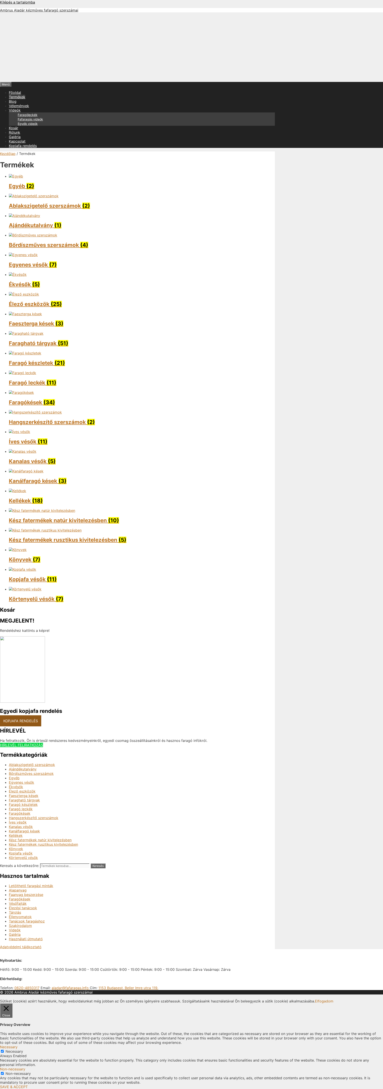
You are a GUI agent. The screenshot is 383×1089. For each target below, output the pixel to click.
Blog (12, 101)
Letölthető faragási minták (31, 886)
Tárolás (15, 912)
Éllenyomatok (20, 917)
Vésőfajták (18, 903)
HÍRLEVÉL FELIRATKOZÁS (21, 745)
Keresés (98, 866)
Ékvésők (16, 787)
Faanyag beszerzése (26, 894)
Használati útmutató (26, 939)
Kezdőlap (8, 153)
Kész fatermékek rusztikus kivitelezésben (43, 844)
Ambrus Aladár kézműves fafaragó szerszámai (39, 10)
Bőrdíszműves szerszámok (31, 773)
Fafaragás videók (30, 119)
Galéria (15, 137)
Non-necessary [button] (12, 1069)
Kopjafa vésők (21, 853)
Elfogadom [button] (324, 1001)
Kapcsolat (17, 141)
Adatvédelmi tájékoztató (20, 947)
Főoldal (15, 92)
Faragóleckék (27, 115)
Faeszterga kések (23, 795)
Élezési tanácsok (23, 908)
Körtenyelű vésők (23, 857)
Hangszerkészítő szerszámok (33, 818)
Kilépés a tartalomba (17, 2)
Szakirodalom (20, 925)
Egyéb (14, 778)
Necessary (14, 1051)
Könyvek (16, 849)
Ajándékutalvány (23, 769)
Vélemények (19, 106)
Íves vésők (18, 822)
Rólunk (14, 132)
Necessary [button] (9, 1047)
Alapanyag (18, 890)
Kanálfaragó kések (24, 831)
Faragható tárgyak (24, 800)
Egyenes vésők (21, 782)
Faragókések (19, 813)
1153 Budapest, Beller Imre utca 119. (128, 988)
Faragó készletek (23, 804)
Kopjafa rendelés (23, 145)
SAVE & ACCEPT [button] (14, 1087)
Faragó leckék (21, 809)
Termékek (17, 97)
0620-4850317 (26, 988)
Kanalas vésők (21, 826)
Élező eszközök (22, 791)
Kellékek (16, 835)
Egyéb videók (28, 124)
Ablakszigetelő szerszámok (32, 764)
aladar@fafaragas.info (71, 988)
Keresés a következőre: (19, 865)
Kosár (13, 128)
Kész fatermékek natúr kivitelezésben (40, 840)
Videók (15, 110)
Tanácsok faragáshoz (27, 921)
